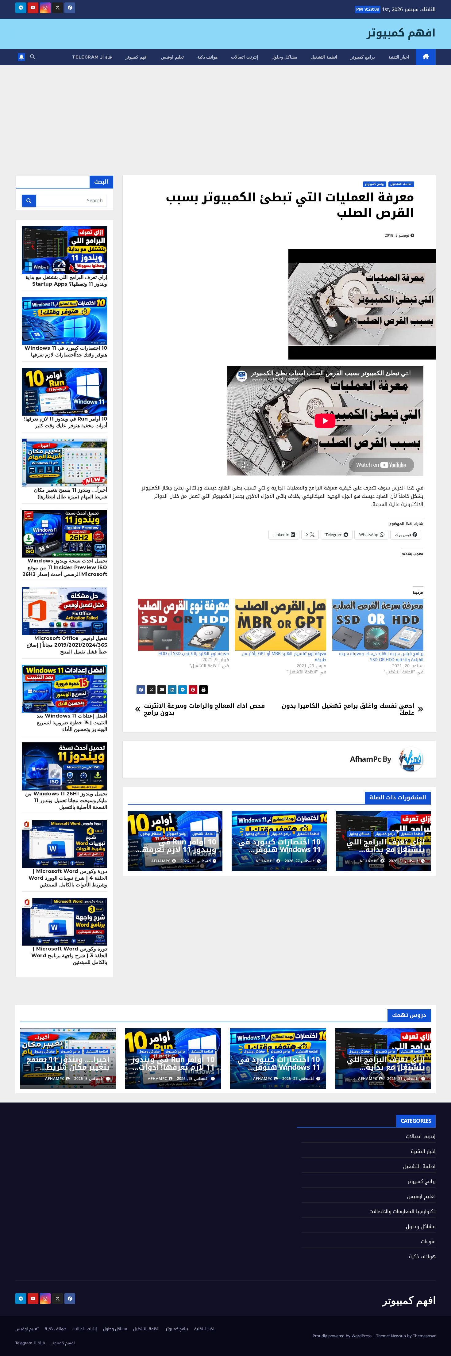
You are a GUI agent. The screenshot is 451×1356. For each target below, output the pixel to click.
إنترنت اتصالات (244, 57)
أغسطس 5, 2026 (89, 1078)
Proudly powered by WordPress (343, 1336)
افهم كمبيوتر (401, 33)
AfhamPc (365, 759)
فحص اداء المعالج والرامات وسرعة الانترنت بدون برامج (204, 709)
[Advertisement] (225, 111)
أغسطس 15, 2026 (193, 1078)
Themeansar (424, 1336)
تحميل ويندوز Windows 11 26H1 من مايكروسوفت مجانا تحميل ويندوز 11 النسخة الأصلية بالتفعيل (66, 800)
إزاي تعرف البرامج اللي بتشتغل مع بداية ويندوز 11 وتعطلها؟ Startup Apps (385, 853)
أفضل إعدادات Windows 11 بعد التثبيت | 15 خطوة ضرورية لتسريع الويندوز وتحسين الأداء (72, 722)
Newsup (398, 1336)
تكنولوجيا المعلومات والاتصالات (402, 1211)
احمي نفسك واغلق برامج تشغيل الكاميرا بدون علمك (348, 709)
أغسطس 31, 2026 (403, 1078)
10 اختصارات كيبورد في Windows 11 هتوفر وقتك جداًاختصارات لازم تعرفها (279, 853)
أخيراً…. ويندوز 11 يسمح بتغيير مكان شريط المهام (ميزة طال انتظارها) (68, 1071)
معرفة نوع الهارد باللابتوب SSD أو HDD (193, 653)
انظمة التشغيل (324, 57)
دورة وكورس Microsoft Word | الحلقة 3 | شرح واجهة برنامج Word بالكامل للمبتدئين (69, 955)
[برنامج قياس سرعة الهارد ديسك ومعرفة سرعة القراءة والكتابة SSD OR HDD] (377, 625)
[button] (32, 57)
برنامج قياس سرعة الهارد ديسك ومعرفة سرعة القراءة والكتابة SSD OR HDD (381, 656)
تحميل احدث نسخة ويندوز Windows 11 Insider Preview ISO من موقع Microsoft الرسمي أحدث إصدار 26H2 (64, 567)
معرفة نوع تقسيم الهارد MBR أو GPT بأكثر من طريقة (284, 656)
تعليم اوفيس (172, 57)
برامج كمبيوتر (363, 57)
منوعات (428, 1241)
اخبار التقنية (398, 57)
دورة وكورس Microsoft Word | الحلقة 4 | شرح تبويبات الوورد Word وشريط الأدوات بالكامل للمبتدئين (68, 878)
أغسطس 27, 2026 (298, 1078)
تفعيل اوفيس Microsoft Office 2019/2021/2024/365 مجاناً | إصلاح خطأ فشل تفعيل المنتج (66, 645)
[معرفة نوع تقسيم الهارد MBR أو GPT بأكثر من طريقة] (280, 625)
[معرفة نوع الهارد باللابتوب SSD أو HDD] (183, 625)
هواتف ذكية (207, 57)
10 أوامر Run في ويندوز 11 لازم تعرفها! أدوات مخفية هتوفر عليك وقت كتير (176, 853)
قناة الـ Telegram (92, 57)
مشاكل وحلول (285, 57)
